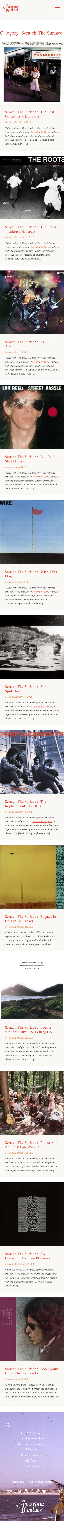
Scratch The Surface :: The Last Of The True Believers (29, 114)
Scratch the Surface (42, 131)
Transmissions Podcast (32, 1444)
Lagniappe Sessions (32, 1438)
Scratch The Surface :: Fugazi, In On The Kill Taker (30, 918)
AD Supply (32, 1460)
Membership (32, 1466)
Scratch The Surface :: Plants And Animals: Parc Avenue (31, 1144)
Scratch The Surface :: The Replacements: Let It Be (25, 803)
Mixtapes (32, 1449)
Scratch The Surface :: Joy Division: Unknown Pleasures (27, 1255)
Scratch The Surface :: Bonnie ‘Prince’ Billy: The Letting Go (28, 1029)
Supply (48, 1481)
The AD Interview (32, 1433)
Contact (39, 1481)
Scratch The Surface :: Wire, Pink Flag (31, 573)
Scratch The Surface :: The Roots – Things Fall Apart (30, 229)
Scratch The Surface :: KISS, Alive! (27, 344)
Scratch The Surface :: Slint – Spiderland (28, 688)
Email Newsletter (32, 1455)
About (30, 1481)
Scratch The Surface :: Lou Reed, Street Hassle (30, 458)
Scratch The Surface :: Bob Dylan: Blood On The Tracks (31, 1370)
